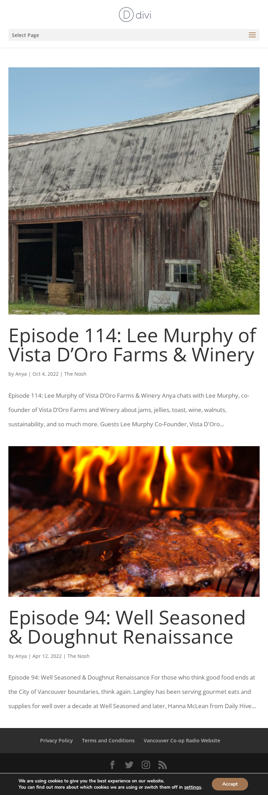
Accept (230, 784)
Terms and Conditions (108, 740)
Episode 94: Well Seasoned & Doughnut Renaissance (127, 626)
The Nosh (75, 373)
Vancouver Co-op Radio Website (182, 740)
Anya (21, 373)
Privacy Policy (56, 740)
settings (192, 787)
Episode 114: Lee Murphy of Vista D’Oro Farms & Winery (132, 344)
